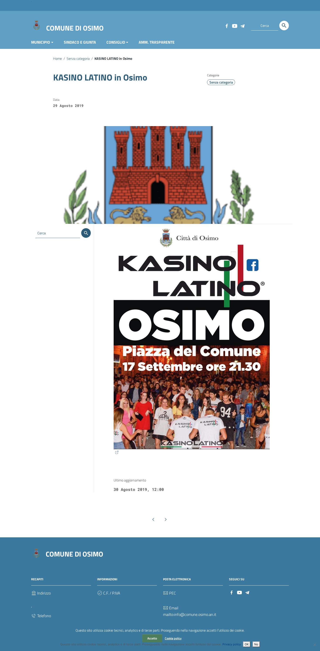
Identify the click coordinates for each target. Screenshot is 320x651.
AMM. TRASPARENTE (157, 42)
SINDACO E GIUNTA (80, 42)
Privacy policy (231, 644)
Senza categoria (78, 58)
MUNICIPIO (40, 42)
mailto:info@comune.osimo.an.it (189, 614)
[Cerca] (284, 25)
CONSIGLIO (115, 42)
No (256, 644)
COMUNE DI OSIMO (75, 28)
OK (247, 644)
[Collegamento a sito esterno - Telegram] (242, 25)
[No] (314, 644)
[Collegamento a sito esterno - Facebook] (226, 25)
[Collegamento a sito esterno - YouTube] (234, 25)
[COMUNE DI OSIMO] (36, 25)
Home (57, 58)
